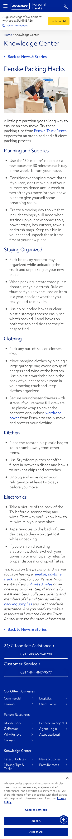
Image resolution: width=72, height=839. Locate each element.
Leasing (9, 704)
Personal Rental (39, 6)
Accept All (36, 831)
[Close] (67, 778)
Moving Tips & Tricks (14, 767)
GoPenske (11, 729)
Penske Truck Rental (51, 130)
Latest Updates (15, 759)
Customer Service (20, 664)
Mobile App (12, 723)
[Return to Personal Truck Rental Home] (20, 6)
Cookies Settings (36, 809)
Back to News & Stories (27, 56)
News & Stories (49, 759)
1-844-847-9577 (39, 672)
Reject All (36, 821)
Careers (9, 740)
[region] (36, 805)
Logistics (45, 698)
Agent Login (48, 729)
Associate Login (50, 734)
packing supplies (18, 603)
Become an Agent (52, 723)
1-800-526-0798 (39, 654)
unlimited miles (39, 584)
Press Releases (49, 765)
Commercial (12, 698)
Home (8, 35)
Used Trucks (47, 704)
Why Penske (12, 734)
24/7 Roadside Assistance (27, 645)
